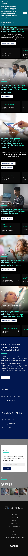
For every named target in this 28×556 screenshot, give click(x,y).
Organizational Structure (8, 400)
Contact (14, 515)
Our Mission (6, 378)
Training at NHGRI (8, 424)
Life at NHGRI (6, 428)
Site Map (14, 520)
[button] (19, 509)
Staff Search (14, 523)
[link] (3, 484)
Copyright (15, 534)
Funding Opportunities (8, 163)
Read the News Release (8, 43)
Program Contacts (7, 167)
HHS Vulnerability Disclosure (15, 537)
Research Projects (7, 96)
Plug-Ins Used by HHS (14, 526)
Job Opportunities (8, 420)
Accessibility (14, 517)
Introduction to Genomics (9, 320)
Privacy (15, 532)
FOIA (15, 529)
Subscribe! (7, 468)
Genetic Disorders (7, 218)
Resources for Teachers (8, 269)
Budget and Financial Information (11, 396)
